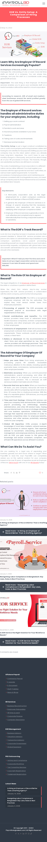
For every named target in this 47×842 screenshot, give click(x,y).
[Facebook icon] (16, 833)
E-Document (12, 685)
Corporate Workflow (15, 764)
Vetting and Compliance (17, 760)
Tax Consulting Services (16, 767)
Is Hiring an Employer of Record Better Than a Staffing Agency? (22, 789)
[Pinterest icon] (26, 833)
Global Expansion (14, 747)
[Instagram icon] (29, 833)
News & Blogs (12, 692)
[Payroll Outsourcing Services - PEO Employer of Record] (16, 4)
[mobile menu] (44, 4)
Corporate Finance (14, 716)
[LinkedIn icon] (23, 833)
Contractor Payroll (15, 678)
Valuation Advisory (14, 736)
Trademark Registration (16, 774)
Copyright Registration (16, 771)
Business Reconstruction (17, 706)
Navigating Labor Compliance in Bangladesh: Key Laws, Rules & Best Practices (21, 578)
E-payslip (11, 682)
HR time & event (13, 713)
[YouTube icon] (21, 833)
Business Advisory (14, 733)
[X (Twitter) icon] (18, 833)
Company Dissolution (16, 720)
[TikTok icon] (31, 833)
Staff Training (12, 689)
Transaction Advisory (15, 740)
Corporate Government (16, 743)
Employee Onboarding (16, 709)
